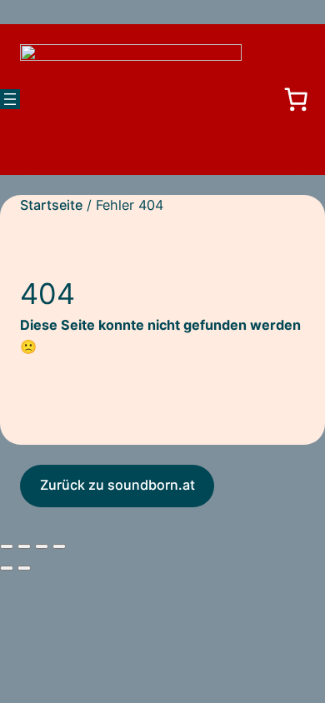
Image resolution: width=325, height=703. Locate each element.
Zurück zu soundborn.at (117, 484)
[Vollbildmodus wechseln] (24, 546)
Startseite (51, 205)
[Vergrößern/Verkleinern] (6, 546)
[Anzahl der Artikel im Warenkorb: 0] (296, 99)
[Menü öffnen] (10, 99)
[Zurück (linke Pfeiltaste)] (6, 568)
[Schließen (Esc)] (59, 546)
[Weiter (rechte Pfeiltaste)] (24, 568)
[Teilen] (41, 546)
